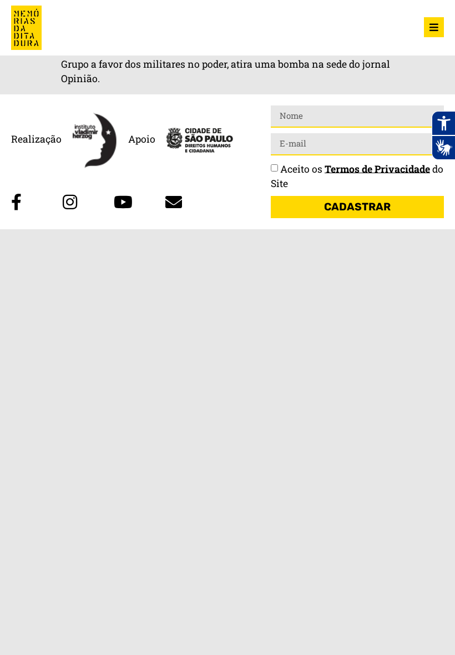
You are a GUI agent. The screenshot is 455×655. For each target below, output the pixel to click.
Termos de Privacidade (377, 168)
